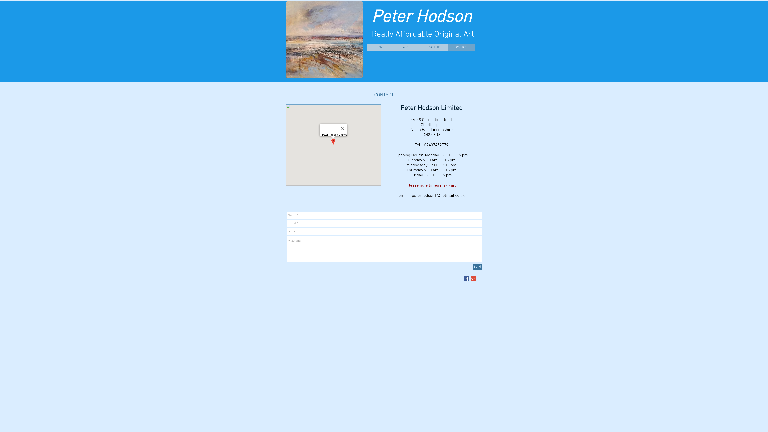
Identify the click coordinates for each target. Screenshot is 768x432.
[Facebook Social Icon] (466, 278)
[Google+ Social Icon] (473, 278)
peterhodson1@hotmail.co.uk (438, 195)
